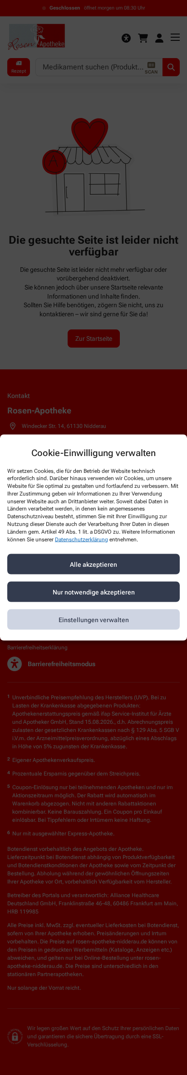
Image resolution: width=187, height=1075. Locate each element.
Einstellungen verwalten (94, 619)
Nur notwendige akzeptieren (94, 591)
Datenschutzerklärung (81, 539)
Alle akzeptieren (93, 564)
